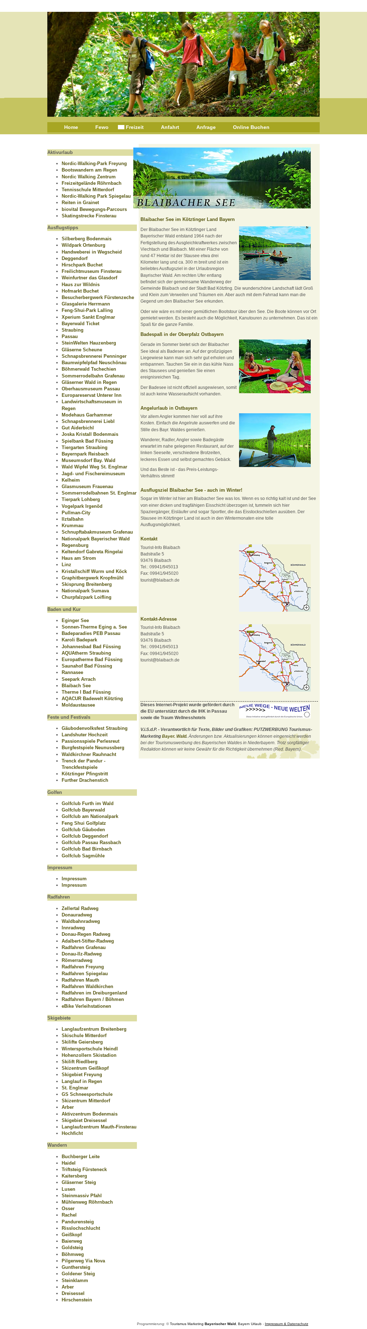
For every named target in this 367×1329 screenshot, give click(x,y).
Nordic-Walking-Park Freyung (94, 163)
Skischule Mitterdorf (84, 1035)
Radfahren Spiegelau (85, 973)
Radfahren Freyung (83, 966)
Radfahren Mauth (80, 980)
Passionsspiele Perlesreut (90, 741)
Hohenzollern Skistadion (89, 1055)
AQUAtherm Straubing (86, 653)
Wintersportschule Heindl (90, 1048)
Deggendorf (74, 258)
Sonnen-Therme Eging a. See (94, 627)
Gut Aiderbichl (78, 427)
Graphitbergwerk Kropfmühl (93, 578)
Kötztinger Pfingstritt (85, 773)
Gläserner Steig (79, 1182)
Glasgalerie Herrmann (86, 304)
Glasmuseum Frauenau (87, 486)
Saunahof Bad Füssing (87, 666)
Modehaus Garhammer (87, 415)
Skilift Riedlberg (79, 1061)
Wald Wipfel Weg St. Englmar (94, 467)
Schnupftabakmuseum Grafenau (97, 532)
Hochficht (72, 1133)
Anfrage (206, 127)
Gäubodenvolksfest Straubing (95, 728)
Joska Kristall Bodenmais (90, 434)
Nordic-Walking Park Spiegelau (96, 196)
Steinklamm (75, 1280)
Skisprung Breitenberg (87, 584)
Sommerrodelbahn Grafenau (93, 376)
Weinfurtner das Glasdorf (89, 277)
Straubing (73, 330)
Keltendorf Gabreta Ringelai (92, 551)
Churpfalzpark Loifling (86, 597)
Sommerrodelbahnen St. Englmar (99, 493)
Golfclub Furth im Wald (88, 803)
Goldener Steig (78, 1273)
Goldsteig (72, 1247)
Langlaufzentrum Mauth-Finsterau (99, 1127)
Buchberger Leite (81, 1156)
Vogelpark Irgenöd (82, 506)
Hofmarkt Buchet (80, 291)
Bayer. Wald (174, 736)
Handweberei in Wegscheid (92, 252)
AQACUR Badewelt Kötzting (92, 698)
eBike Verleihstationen (86, 1006)
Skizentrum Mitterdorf (86, 1100)
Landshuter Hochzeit (85, 734)
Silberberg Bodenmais (86, 238)
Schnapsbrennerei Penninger (94, 356)
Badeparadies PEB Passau (91, 633)
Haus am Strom (79, 558)
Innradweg (73, 927)
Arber (68, 1107)
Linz (66, 564)
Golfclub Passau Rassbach (91, 842)
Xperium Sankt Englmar (88, 317)
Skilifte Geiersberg (82, 1042)
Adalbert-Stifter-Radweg (88, 941)
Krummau (73, 525)
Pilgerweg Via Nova (83, 1260)
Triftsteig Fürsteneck (84, 1169)
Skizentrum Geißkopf (85, 1068)
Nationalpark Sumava (85, 590)
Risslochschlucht (81, 1228)
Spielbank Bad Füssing (87, 441)
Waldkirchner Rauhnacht (89, 754)
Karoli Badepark (79, 639)
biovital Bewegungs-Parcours (94, 209)
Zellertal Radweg (80, 908)
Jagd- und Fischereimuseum (93, 473)
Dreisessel (73, 1293)
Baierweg (72, 1241)
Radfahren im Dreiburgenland (94, 993)
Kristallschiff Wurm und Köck (94, 571)
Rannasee (72, 672)
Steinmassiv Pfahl (82, 1195)
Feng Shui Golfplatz (84, 823)
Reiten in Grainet (80, 202)
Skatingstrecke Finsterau (89, 215)
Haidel (69, 1163)
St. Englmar (75, 1087)
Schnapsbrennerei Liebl (88, 421)
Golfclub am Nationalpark (90, 816)
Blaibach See (76, 685)
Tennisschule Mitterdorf (88, 189)
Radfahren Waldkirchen (87, 986)
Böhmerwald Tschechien (89, 369)
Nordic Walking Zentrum (89, 176)
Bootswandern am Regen (89, 170)
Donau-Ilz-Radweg (82, 954)
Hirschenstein (77, 1299)
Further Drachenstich (85, 780)
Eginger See (75, 620)
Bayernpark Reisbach (85, 454)
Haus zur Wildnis (81, 284)
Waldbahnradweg (81, 921)
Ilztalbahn (73, 519)
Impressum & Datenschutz (286, 1324)
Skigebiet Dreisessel (84, 1120)
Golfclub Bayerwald (83, 810)
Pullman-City (76, 512)
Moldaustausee (78, 705)
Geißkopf (72, 1234)
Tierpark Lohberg (81, 499)
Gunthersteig (76, 1267)
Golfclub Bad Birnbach (87, 849)
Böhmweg (73, 1254)
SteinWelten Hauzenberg (89, 343)
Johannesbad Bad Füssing (91, 646)
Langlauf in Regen (82, 1081)
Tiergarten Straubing (85, 447)
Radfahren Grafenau (84, 947)
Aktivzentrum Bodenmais (90, 1114)
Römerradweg (77, 960)
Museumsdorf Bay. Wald (88, 460)
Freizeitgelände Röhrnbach (91, 183)
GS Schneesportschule (87, 1094)
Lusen (68, 1189)
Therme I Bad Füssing (86, 692)
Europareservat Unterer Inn (91, 395)
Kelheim (71, 480)
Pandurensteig (78, 1221)
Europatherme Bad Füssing (92, 659)
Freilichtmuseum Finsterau (91, 271)
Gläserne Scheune (82, 349)
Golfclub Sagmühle (83, 855)
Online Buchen (251, 127)
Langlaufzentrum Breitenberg (94, 1029)
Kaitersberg (74, 1176)
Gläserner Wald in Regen (89, 382)
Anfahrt (170, 127)
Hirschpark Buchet (82, 265)
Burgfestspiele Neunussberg (93, 747)
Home (71, 127)
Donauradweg (77, 915)
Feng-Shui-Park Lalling (87, 310)
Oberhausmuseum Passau (91, 388)
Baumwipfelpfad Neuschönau (94, 362)
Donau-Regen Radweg (86, 934)
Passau (70, 336)
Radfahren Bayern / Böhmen (93, 999)
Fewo (102, 127)
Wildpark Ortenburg (83, 245)
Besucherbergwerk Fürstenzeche (98, 297)
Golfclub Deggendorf (85, 836)
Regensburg (75, 545)
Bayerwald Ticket (80, 323)
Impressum (74, 878)
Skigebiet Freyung (82, 1074)
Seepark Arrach (79, 679)
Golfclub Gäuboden (83, 829)
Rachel (69, 1215)
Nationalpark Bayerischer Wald (96, 538)
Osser (68, 1208)
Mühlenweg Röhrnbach (87, 1202)
